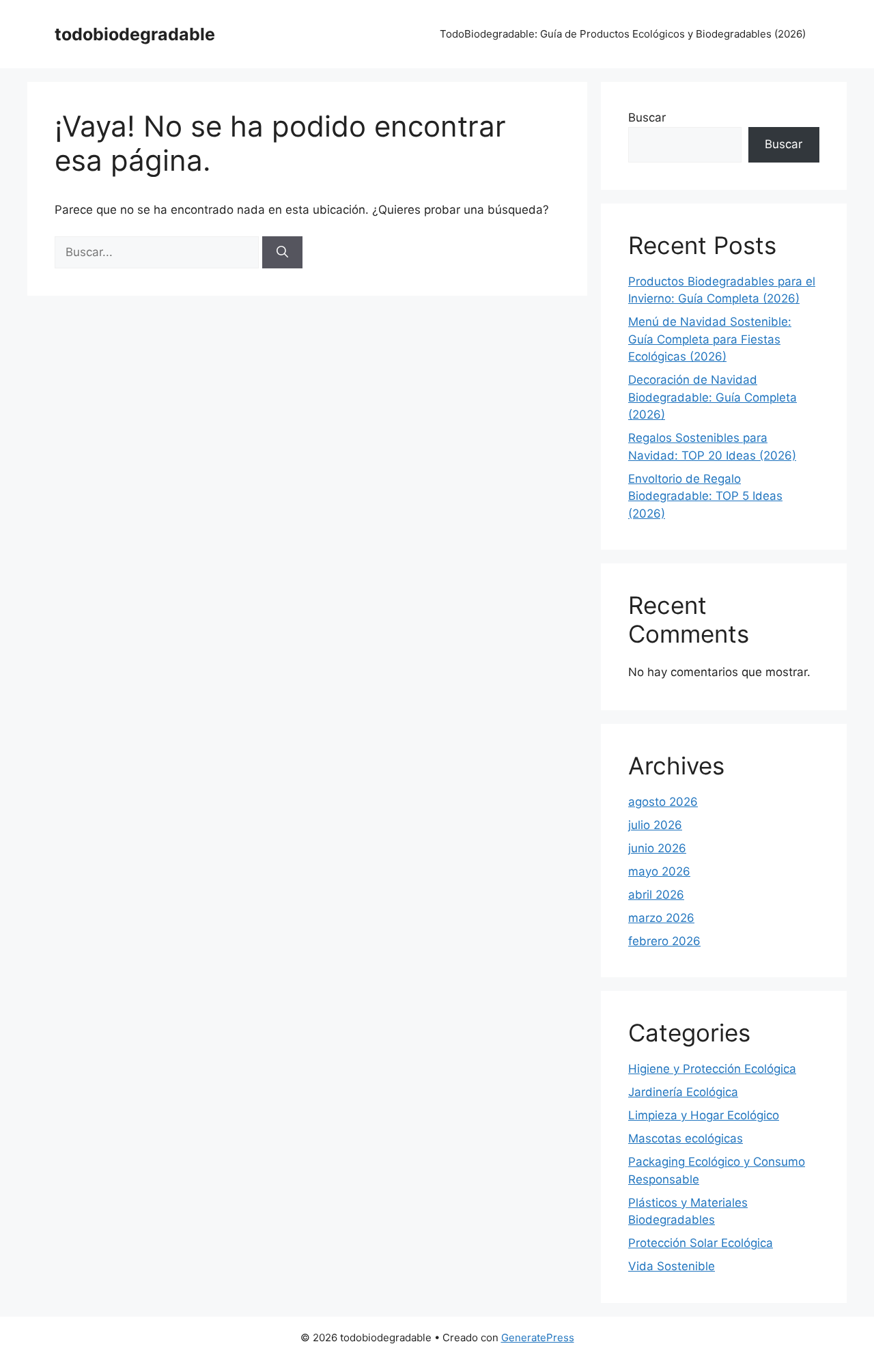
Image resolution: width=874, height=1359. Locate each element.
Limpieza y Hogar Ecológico (703, 1115)
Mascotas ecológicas (685, 1138)
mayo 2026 (659, 871)
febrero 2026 (664, 941)
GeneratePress (537, 1337)
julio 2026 (655, 825)
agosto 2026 (663, 802)
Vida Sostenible (671, 1266)
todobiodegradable (135, 34)
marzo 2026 (661, 918)
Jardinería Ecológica (683, 1092)
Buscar (647, 117)
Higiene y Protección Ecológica (712, 1069)
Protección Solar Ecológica (700, 1243)
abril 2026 (656, 894)
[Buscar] (282, 252)
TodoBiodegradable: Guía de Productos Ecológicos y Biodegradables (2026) (623, 33)
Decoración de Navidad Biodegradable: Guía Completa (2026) (712, 397)
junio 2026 (657, 848)
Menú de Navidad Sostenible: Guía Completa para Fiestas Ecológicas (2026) (709, 339)
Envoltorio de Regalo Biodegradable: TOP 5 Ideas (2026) (705, 496)
